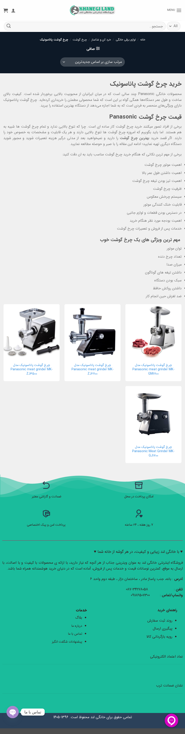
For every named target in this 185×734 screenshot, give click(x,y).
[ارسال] (8, 26)
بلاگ (78, 617)
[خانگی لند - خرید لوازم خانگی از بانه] (92, 10)
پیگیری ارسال (162, 628)
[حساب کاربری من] (13, 10)
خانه (142, 40)
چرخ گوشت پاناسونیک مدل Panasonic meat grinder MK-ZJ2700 (93, 369)
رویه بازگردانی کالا (159, 636)
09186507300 (141, 595)
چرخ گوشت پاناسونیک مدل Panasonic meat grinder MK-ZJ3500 (32, 369)
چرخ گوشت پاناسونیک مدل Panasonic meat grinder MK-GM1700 (153, 369)
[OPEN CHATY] (13, 712)
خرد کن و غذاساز (101, 40)
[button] (174, 10)
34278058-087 (137, 589)
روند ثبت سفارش (159, 620)
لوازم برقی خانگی (126, 40)
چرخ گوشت (80, 40)
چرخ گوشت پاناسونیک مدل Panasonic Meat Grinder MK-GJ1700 (153, 451)
